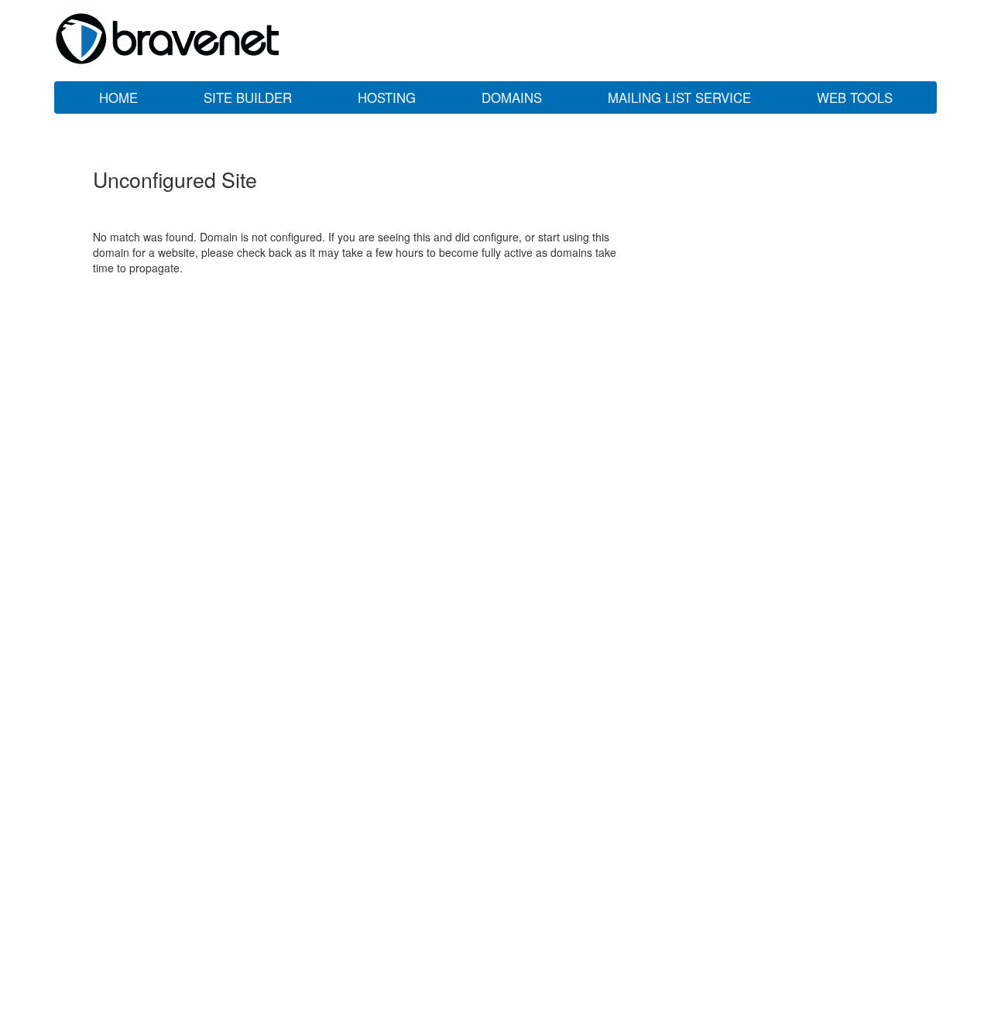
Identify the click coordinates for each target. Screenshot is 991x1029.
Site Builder (248, 97)
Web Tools (855, 97)
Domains (512, 97)
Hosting (387, 97)
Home (118, 97)
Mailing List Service (679, 97)
